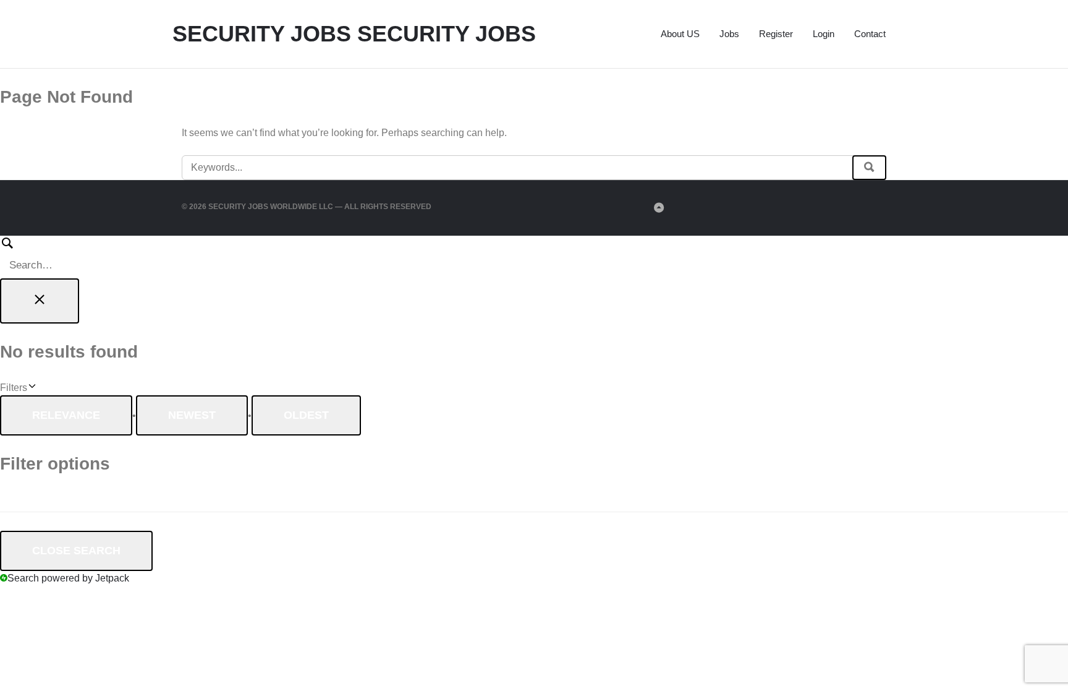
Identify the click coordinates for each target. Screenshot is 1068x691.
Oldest (306, 415)
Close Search (76, 550)
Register (776, 33)
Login (823, 33)
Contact (870, 33)
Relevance (66, 415)
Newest (192, 415)
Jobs (729, 33)
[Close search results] (39, 301)
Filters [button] (31, 388)
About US (680, 33)
